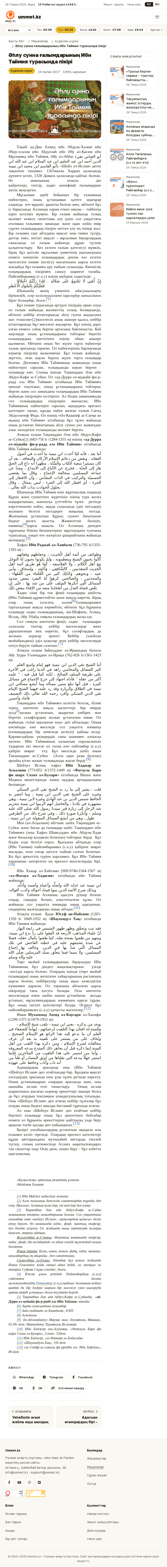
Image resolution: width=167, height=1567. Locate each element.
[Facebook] (9, 1482)
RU (157, 4)
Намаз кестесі (98, 1514)
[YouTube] (19, 1482)
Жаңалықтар (96, 1458)
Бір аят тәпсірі (16, 1539)
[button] (54, 109)
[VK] (39, 1482)
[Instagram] (29, 1482)
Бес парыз (13, 1522)
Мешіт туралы (114, 4)
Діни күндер (96, 1530)
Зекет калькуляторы (103, 1522)
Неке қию (134, 4)
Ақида (10, 1530)
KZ (149, 4)
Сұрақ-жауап (97, 1475)
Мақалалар (95, 1467)
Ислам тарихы (16, 1514)
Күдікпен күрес (22, 70)
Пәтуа (91, 1484)
